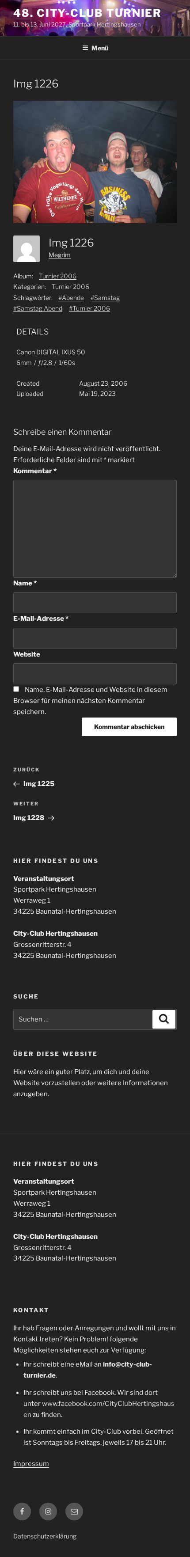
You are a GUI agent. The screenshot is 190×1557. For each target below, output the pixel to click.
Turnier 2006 (57, 276)
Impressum (31, 1464)
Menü (99, 48)
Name (25, 583)
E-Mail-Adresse (40, 619)
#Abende (71, 297)
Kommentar (35, 471)
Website (26, 654)
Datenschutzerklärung (44, 1536)
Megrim (60, 254)
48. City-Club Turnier (87, 13)
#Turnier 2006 (89, 308)
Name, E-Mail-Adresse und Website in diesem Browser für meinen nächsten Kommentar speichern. (90, 701)
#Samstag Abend (37, 308)
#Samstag (105, 297)
